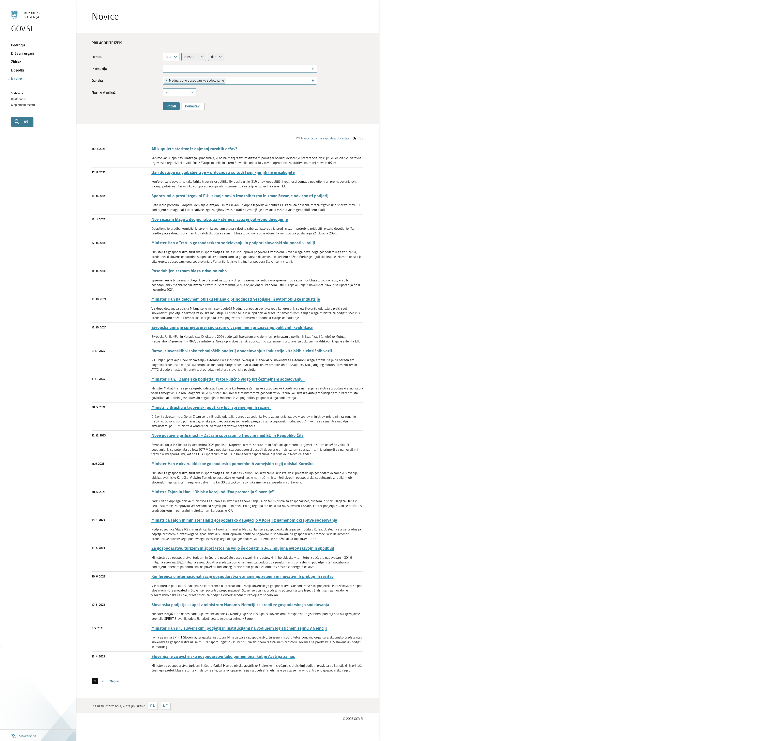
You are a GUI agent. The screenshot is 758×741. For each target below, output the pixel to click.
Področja (18, 45)
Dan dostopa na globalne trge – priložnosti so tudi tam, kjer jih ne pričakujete (223, 172)
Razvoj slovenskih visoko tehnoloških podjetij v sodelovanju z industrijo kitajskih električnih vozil (241, 351)
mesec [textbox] (189, 57)
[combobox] (171, 57)
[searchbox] (166, 68)
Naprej (115, 681)
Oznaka (97, 80)
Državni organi (22, 53)
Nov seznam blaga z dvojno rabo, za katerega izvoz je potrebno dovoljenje (219, 219)
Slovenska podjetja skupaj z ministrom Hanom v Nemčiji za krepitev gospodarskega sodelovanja (240, 604)
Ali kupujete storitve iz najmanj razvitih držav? (194, 149)
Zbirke (16, 61)
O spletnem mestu (23, 105)
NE (165, 705)
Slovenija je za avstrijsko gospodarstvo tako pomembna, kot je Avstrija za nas (223, 656)
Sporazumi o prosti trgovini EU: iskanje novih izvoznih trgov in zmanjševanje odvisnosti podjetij (239, 196)
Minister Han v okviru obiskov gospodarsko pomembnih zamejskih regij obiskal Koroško (232, 463)
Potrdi (171, 106)
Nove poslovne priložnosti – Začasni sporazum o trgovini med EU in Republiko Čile (227, 435)
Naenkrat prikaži (104, 92)
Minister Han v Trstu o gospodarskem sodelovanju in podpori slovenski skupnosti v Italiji (233, 243)
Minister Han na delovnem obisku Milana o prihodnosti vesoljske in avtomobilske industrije (235, 299)
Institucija (99, 68)
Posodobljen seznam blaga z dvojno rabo (189, 271)
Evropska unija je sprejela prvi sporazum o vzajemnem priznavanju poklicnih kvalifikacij (232, 327)
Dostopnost (18, 99)
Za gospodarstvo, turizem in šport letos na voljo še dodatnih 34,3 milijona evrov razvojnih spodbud (242, 548)
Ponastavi (193, 106)
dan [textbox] (213, 57)
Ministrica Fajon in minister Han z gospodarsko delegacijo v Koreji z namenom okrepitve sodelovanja (244, 520)
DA (152, 705)
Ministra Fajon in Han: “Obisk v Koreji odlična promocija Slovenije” (212, 492)
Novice (16, 78)
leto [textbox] (169, 57)
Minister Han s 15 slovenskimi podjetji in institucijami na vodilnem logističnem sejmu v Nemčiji (239, 628)
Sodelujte (17, 93)
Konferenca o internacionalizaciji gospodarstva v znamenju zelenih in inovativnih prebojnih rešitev (242, 576)
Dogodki (17, 70)
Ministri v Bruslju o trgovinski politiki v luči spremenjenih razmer (211, 407)
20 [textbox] (167, 92)
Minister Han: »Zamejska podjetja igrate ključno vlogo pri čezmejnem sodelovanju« (228, 379)
